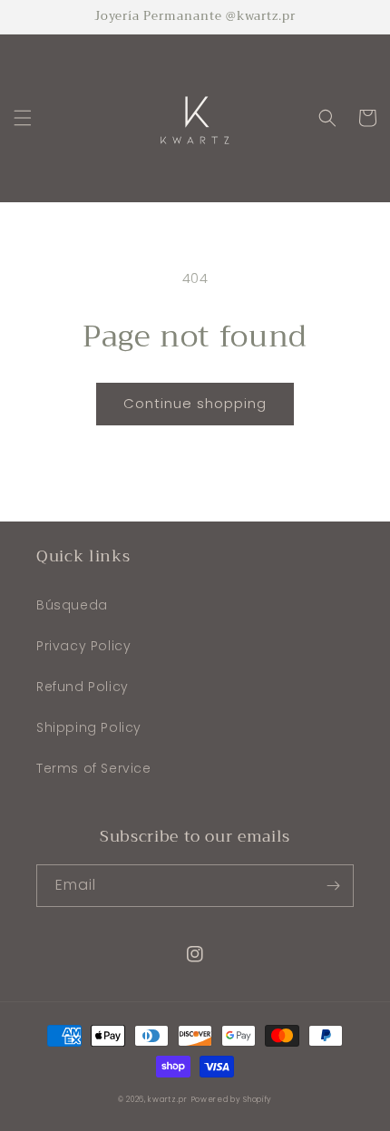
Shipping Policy (88, 727)
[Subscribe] (333, 885)
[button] (23, 118)
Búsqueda (72, 605)
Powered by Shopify (232, 1099)
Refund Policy (82, 687)
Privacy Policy (83, 646)
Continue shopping (195, 403)
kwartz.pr (167, 1099)
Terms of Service (93, 768)
